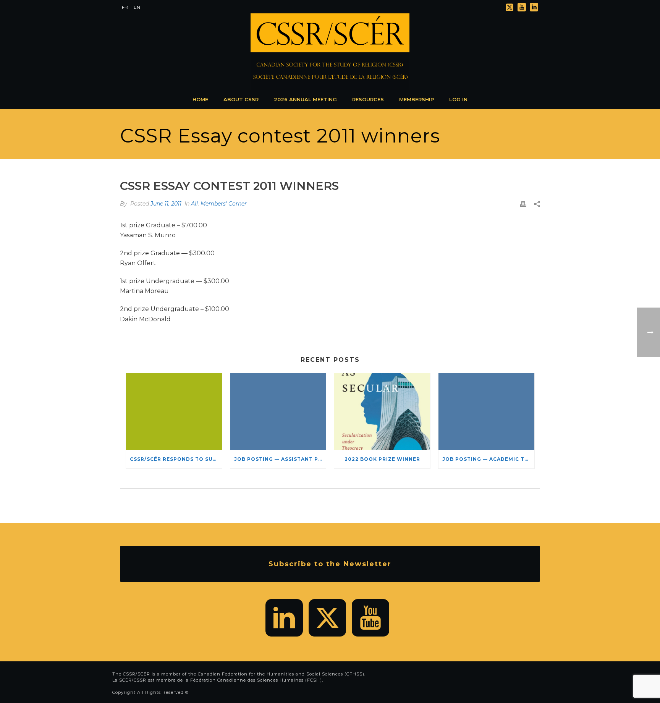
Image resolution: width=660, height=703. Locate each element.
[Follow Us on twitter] (327, 618)
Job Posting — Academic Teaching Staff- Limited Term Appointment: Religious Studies (488, 459)
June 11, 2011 (165, 203)
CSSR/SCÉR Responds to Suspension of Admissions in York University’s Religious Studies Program (176, 459)
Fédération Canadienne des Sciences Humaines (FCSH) (256, 680)
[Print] (523, 204)
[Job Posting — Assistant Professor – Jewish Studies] (278, 411)
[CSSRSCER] (330, 51)
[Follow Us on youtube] (370, 618)
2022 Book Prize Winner (382, 459)
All (194, 203)
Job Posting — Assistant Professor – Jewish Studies (280, 459)
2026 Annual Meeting (305, 99)
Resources (368, 99)
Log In (458, 99)
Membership (416, 99)
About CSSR (241, 99)
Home (200, 99)
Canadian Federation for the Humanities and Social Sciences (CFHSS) (281, 674)
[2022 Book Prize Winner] (382, 411)
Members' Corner (224, 203)
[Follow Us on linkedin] (284, 618)
